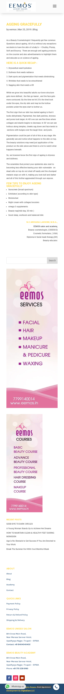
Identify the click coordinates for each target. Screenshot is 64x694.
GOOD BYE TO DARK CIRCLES (19, 524)
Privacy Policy (12, 609)
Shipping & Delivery (15, 620)
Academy (10, 584)
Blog (35, 29)
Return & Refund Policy (17, 615)
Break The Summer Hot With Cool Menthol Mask (27, 549)
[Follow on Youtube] (22, 678)
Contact (10, 590)
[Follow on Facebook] (9, 678)
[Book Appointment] (56, 687)
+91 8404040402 (22, 644)
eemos (12, 29)
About (9, 574)
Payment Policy (13, 603)
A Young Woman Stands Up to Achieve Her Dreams (28, 528)
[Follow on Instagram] (15, 678)
